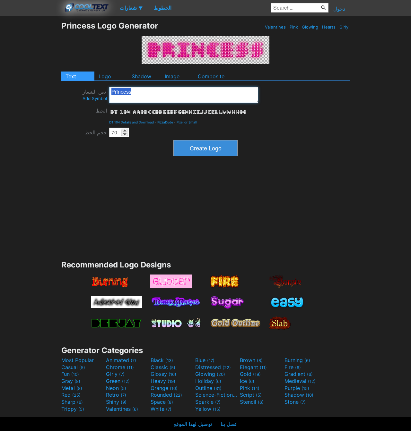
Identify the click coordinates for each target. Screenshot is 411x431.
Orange (164, 388)
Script (251, 395)
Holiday (208, 381)
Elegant (253, 367)
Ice (247, 381)
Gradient (298, 374)
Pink (293, 27)
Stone (295, 402)
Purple (296, 388)
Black (162, 360)
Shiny (116, 402)
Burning (297, 360)
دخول (339, 8)
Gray (70, 381)
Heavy (163, 381)
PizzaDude (165, 122)
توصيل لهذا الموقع (192, 424)
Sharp (72, 402)
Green (118, 381)
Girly (344, 27)
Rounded (166, 395)
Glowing (310, 27)
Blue (204, 360)
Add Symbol (95, 98)
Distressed (213, 367)
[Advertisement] (30, 117)
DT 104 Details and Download (131, 122)
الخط (101, 110)
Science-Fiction (216, 395)
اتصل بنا (229, 424)
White (161, 409)
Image (172, 76)
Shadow (141, 76)
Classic (163, 367)
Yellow (208, 409)
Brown (251, 360)
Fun (70, 374)
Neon (116, 388)
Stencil (252, 402)
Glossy (163, 374)
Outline (208, 388)
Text (71, 76)
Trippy (72, 409)
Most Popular (77, 360)
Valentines (275, 27)
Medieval (300, 381)
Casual (73, 367)
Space (162, 402)
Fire (292, 367)
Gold (250, 374)
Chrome (120, 367)
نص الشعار (95, 95)
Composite (211, 76)
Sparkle (208, 402)
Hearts (329, 27)
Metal (71, 388)
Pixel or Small (187, 122)
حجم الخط (95, 132)
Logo (105, 76)
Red (71, 395)
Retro (116, 395)
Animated (121, 360)
